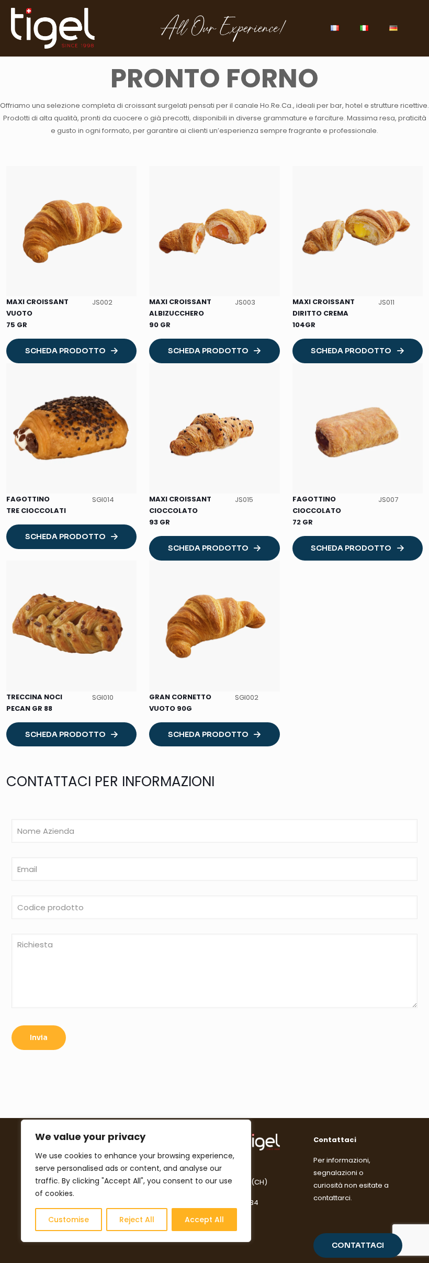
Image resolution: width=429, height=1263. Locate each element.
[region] (136, 1181)
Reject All (136, 1219)
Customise (68, 1219)
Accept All (204, 1219)
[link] (71, 231)
